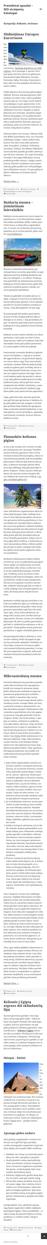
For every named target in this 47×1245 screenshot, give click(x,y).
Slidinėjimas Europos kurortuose (21, 36)
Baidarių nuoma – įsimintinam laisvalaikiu (18, 206)
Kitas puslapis (44, 1236)
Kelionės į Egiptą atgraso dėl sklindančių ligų (23, 1006)
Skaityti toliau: (11, 181)
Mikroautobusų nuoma (23, 676)
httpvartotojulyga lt (10, 191)
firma (17, 736)
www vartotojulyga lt (25, 191)
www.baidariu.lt (14, 234)
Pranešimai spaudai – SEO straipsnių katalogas (18, 9)
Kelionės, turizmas (29, 189)
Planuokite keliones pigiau (20, 438)
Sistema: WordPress (11, 1242)
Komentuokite (11, 194)
